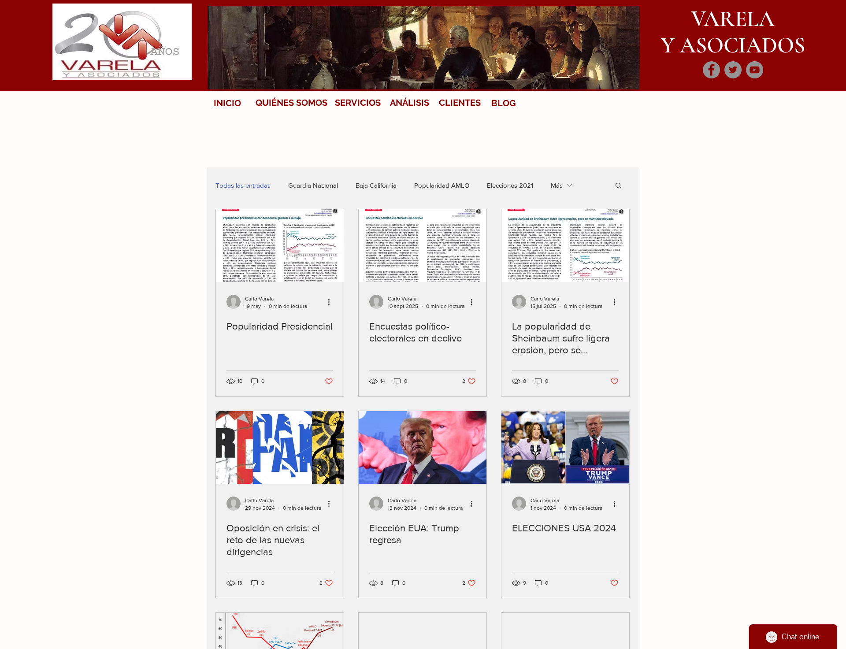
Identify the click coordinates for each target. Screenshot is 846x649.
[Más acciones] (332, 302)
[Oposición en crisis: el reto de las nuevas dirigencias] (280, 447)
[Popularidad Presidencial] (280, 245)
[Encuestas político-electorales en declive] (422, 245)
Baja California (376, 185)
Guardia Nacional (313, 185)
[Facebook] (711, 69)
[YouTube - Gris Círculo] (754, 69)
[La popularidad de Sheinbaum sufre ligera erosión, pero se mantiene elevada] (565, 245)
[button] (618, 186)
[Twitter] (733, 69)
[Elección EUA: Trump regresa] (422, 447)
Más (557, 185)
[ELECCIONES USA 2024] (565, 447)
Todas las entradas (243, 185)
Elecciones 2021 (510, 185)
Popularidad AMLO (441, 185)
